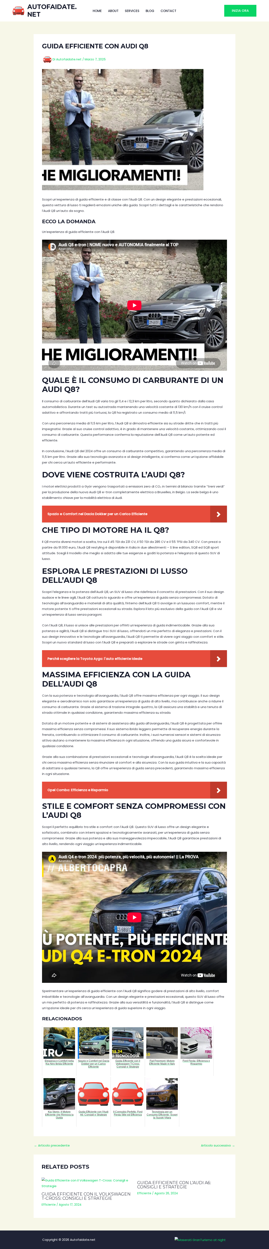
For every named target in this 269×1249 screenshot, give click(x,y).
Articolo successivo (218, 1145)
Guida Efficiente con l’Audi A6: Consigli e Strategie (174, 1184)
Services (132, 10)
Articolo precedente (52, 1145)
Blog (150, 10)
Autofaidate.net (52, 10)
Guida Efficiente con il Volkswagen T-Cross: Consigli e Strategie (86, 1196)
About (113, 10)
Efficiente (49, 1204)
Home (97, 10)
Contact (168, 10)
